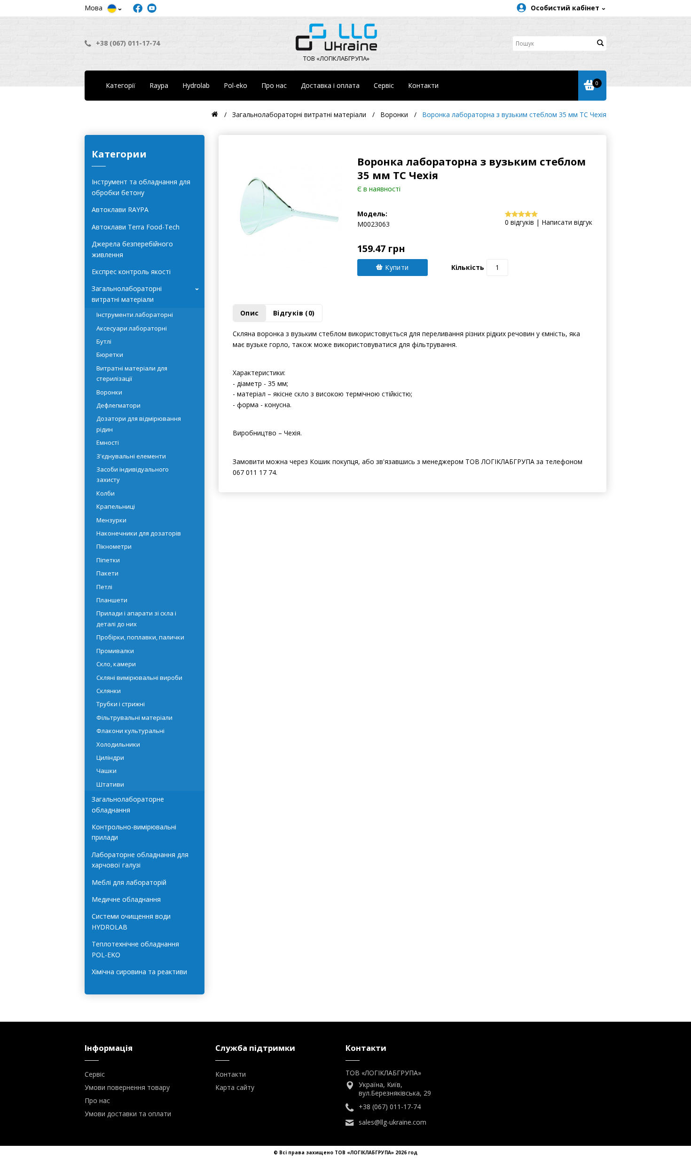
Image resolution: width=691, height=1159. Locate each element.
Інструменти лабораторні (134, 314)
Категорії (120, 85)
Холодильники (118, 744)
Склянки (108, 690)
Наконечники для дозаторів (138, 533)
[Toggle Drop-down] (112, 8)
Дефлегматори (118, 405)
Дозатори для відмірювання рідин (138, 423)
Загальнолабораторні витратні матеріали (147, 293)
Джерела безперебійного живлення (132, 249)
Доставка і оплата (330, 85)
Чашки (106, 770)
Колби (105, 493)
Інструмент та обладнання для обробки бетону (141, 187)
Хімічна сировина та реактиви (139, 971)
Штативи (110, 784)
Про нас (274, 85)
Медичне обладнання (126, 899)
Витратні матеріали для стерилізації (131, 373)
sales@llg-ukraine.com (392, 1122)
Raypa (158, 85)
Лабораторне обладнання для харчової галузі (140, 859)
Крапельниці (115, 506)
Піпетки (108, 560)
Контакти (423, 85)
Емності (107, 442)
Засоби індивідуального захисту (132, 474)
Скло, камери (116, 664)
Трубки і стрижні (120, 704)
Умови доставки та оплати (128, 1113)
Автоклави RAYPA (120, 209)
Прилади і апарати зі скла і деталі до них (136, 618)
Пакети (107, 573)
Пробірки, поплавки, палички (140, 637)
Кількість (467, 267)
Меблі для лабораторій (129, 882)
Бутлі (103, 341)
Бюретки (109, 354)
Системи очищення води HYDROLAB (131, 921)
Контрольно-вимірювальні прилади (134, 832)
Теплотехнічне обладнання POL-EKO (135, 949)
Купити (396, 267)
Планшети (111, 600)
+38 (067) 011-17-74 (128, 43)
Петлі (104, 587)
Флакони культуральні (130, 730)
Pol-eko (235, 85)
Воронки (109, 392)
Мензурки (111, 520)
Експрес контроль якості (131, 271)
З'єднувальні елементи (131, 456)
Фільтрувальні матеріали (134, 717)
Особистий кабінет (565, 7)
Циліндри (110, 757)
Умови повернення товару (127, 1087)
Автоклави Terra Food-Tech (136, 226)
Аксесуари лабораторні (131, 328)
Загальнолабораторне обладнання (128, 804)
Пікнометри (114, 546)
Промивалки (115, 651)
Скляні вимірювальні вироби (139, 677)
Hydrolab (196, 85)
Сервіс (384, 85)
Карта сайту (234, 1087)
